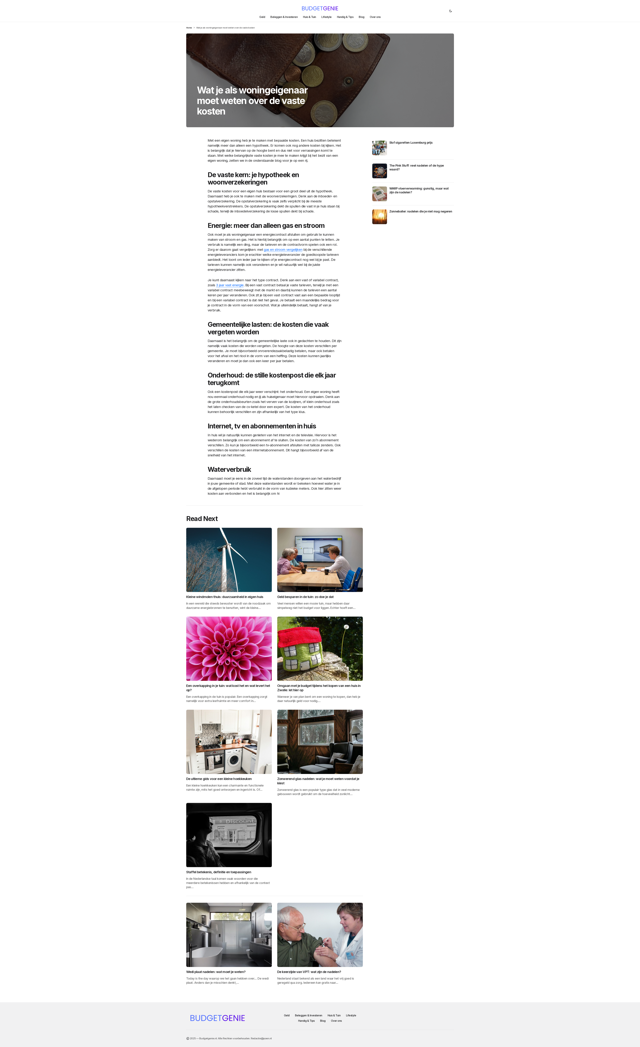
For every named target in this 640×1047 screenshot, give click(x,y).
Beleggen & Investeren (308, 1015)
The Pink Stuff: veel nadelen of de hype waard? (416, 167)
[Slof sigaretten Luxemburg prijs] (379, 148)
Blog (323, 1020)
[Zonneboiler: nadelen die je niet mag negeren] (379, 216)
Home (189, 27)
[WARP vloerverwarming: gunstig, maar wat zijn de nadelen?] (379, 193)
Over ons (336, 1020)
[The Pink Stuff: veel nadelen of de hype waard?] (379, 171)
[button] (450, 11)
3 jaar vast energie (230, 285)
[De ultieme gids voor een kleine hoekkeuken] (229, 742)
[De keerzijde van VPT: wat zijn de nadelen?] (320, 935)
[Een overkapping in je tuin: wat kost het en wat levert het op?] (229, 649)
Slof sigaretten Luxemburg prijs (411, 142)
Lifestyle (351, 1015)
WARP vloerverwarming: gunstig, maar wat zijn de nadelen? (419, 190)
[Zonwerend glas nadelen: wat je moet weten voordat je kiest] (320, 742)
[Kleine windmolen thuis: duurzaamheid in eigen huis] (229, 560)
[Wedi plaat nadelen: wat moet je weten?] (229, 935)
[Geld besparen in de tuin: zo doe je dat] (320, 560)
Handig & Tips (306, 1020)
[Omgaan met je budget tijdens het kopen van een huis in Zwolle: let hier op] (320, 649)
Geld (287, 1015)
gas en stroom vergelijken (283, 250)
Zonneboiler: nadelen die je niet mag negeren (420, 211)
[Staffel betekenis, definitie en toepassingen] (229, 835)
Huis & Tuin (334, 1015)
